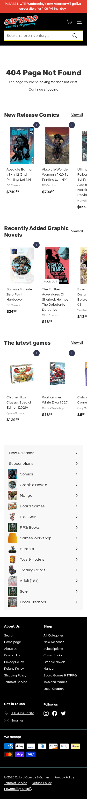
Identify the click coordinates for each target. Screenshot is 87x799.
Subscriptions (53, 649)
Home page (12, 642)
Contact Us (12, 655)
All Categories (54, 635)
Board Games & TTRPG (60, 675)
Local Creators (54, 688)
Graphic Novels (54, 662)
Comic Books (53, 655)
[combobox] (43, 36)
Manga (49, 668)
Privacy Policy (14, 662)
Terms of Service (15, 682)
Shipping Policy (15, 675)
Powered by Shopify (18, 789)
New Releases (54, 642)
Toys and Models (55, 682)
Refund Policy (14, 668)
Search (9, 635)
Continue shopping (43, 89)
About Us (10, 649)
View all (77, 114)
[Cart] (69, 22)
